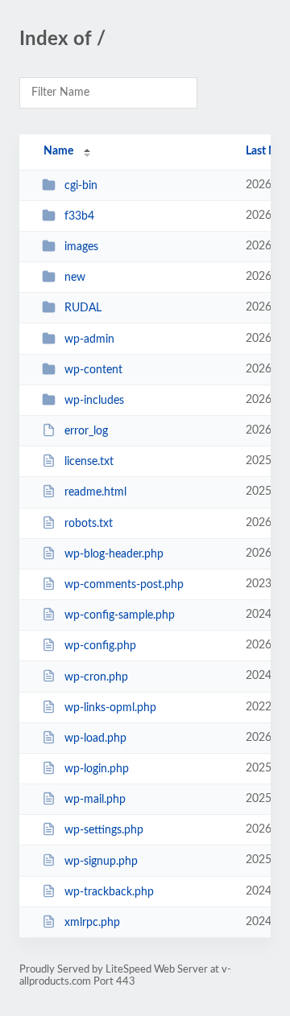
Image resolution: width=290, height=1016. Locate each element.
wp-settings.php (103, 830)
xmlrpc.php (92, 922)
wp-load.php (95, 738)
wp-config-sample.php (119, 615)
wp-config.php (100, 646)
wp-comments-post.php (124, 584)
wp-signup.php (101, 860)
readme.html (95, 492)
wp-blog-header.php (114, 554)
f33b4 (79, 216)
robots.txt (88, 523)
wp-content (93, 370)
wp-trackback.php (109, 892)
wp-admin (89, 339)
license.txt (89, 461)
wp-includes (94, 400)
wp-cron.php (96, 676)
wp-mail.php (95, 799)
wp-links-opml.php (110, 708)
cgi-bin (80, 185)
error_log (86, 431)
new (74, 277)
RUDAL (83, 308)
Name (58, 151)
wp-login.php (96, 769)
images (81, 247)
